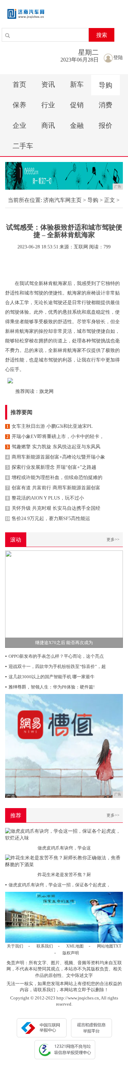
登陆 (118, 57)
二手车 (23, 146)
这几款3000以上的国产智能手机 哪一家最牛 (50, 676)
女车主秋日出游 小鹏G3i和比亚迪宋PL (49, 426)
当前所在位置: (25, 200)
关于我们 (15, 946)
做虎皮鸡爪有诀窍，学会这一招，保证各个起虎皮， (58, 884)
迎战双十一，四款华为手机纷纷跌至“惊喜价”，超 (55, 666)
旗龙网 (46, 391)
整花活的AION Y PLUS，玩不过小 (45, 498)
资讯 (48, 84)
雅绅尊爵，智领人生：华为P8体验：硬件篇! (50, 687)
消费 (105, 105)
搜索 (101, 35)
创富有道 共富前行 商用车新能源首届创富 (53, 487)
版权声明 (70, 953)
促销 (77, 105)
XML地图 (75, 946)
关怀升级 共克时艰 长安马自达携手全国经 (53, 508)
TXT (117, 946)
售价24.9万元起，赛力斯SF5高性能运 (47, 518)
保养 (19, 105)
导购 (105, 85)
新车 (77, 84)
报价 (105, 125)
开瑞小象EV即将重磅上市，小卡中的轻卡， (55, 436)
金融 (77, 125)
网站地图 (105, 946)
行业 (48, 105)
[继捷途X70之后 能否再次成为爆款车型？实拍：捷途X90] (64, 598)
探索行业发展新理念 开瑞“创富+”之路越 (51, 467)
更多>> (112, 539)
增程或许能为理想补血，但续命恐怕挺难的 (54, 477)
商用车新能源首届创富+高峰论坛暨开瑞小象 (55, 457)
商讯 (48, 125)
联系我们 (45, 946)
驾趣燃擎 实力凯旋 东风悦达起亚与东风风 (53, 446)
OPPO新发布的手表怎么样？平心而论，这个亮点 (54, 656)
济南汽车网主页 (62, 200)
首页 (19, 84)
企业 (19, 125)
